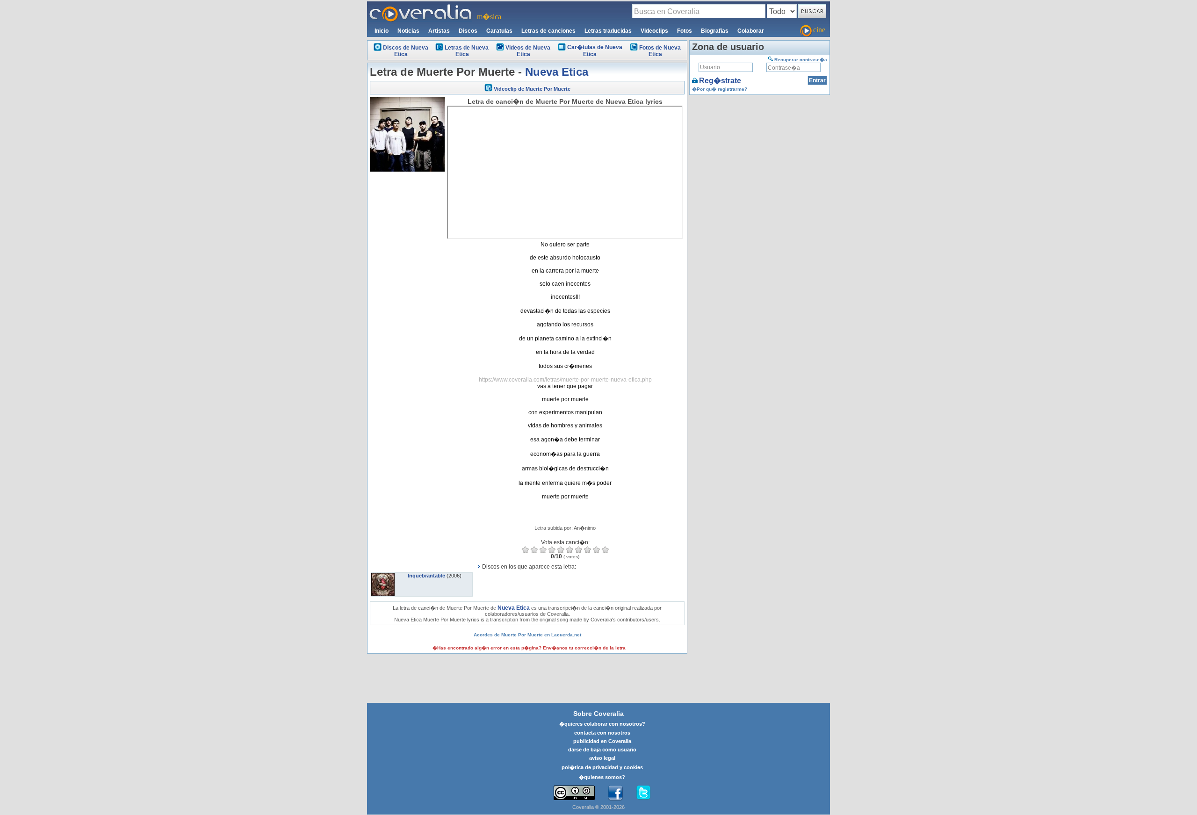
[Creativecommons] (574, 793)
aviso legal (602, 758)
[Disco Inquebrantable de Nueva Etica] (383, 575)
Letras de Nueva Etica (467, 51)
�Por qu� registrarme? (719, 89)
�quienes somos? (602, 777)
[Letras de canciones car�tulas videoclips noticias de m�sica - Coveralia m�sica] (420, 7)
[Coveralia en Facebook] (615, 793)
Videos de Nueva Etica (527, 51)
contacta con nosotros (602, 733)
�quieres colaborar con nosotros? (602, 724)
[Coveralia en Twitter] (643, 793)
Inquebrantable (426, 575)
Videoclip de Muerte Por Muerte (532, 89)
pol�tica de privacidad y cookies (602, 767)
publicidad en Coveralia (602, 741)
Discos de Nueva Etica (405, 51)
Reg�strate (720, 81)
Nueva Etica (556, 71)
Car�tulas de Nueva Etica (594, 51)
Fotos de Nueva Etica (660, 51)
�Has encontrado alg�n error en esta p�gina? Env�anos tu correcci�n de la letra (529, 647)
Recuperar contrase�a (800, 59)
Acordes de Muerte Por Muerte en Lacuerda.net (527, 634)
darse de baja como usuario (602, 749)
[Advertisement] (407, 314)
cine (819, 30)
